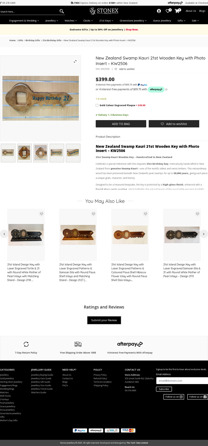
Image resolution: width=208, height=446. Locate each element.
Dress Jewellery (7, 409)
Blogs (202, 10)
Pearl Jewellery (7, 402)
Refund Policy (100, 378)
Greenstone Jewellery (132, 20)
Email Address (163, 374)
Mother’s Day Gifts (8, 420)
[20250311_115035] (40, 152)
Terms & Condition (103, 381)
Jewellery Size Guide (41, 385)
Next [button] (203, 234)
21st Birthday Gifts (52, 40)
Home (12, 40)
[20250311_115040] (57, 152)
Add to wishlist (127, 69)
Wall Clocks (5, 395)
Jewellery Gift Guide (40, 381)
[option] (26, 248)
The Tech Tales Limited (137, 442)
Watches (4, 392)
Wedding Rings (7, 388)
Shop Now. (131, 29)
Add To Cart (26, 256)
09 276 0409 (8, 2)
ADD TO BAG (121, 124)
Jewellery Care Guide (41, 378)
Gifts (180, 20)
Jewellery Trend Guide (42, 388)
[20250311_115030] (8, 152)
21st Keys (105, 20)
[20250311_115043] (73, 152)
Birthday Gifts (33, 40)
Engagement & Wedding (23, 20)
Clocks (86, 20)
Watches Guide (38, 392)
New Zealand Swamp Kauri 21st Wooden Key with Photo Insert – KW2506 (99, 40)
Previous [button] (4, 234)
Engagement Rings (8, 385)
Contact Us (67, 378)
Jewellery (51, 20)
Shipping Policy (101, 385)
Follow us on (196, 396)
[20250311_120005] (24, 152)
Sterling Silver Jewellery (11, 381)
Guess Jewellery (162, 20)
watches (69, 20)
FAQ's (65, 385)
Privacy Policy (100, 374)
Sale (194, 20)
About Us (191, 10)
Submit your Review (104, 320)
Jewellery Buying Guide (42, 374)
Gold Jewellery (7, 378)
